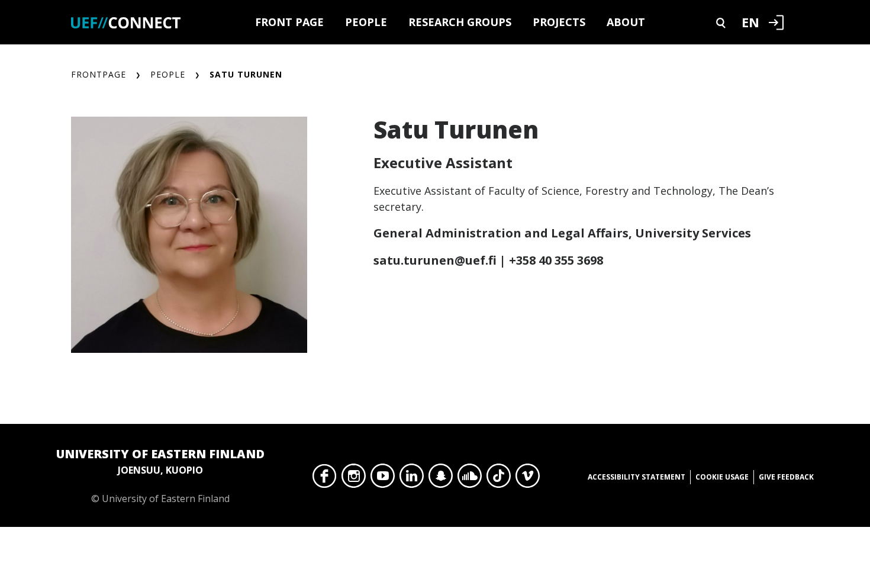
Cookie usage (722, 477)
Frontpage (98, 74)
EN (750, 22)
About (626, 22)
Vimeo (527, 479)
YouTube (382, 479)
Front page (289, 22)
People (366, 22)
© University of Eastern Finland (160, 475)
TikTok (498, 479)
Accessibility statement (636, 477)
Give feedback (786, 477)
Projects (559, 22)
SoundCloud (469, 479)
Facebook (324, 479)
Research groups (459, 22)
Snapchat (440, 479)
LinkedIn (411, 479)
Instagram (353, 479)
